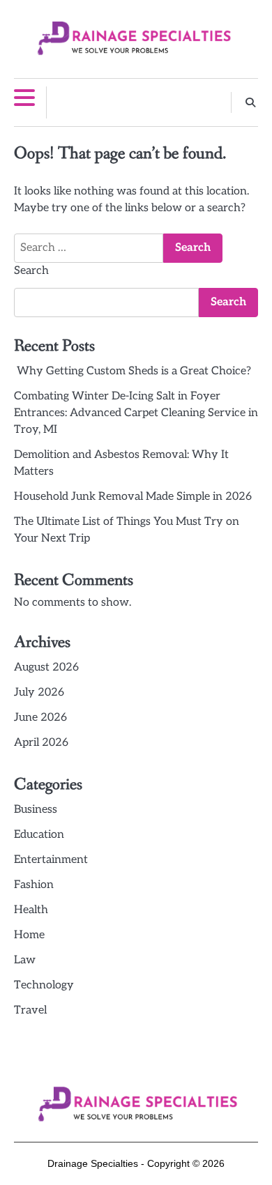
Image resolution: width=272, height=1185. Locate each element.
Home (29, 935)
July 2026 (39, 692)
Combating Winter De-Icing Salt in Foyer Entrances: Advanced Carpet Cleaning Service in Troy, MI (136, 413)
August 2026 (46, 667)
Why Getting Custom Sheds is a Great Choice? (132, 371)
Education (39, 834)
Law (25, 960)
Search (31, 270)
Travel (30, 1010)
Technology (44, 985)
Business (35, 809)
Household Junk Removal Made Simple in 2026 (133, 496)
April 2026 (41, 742)
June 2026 (40, 717)
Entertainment (51, 859)
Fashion (34, 885)
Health (31, 910)
